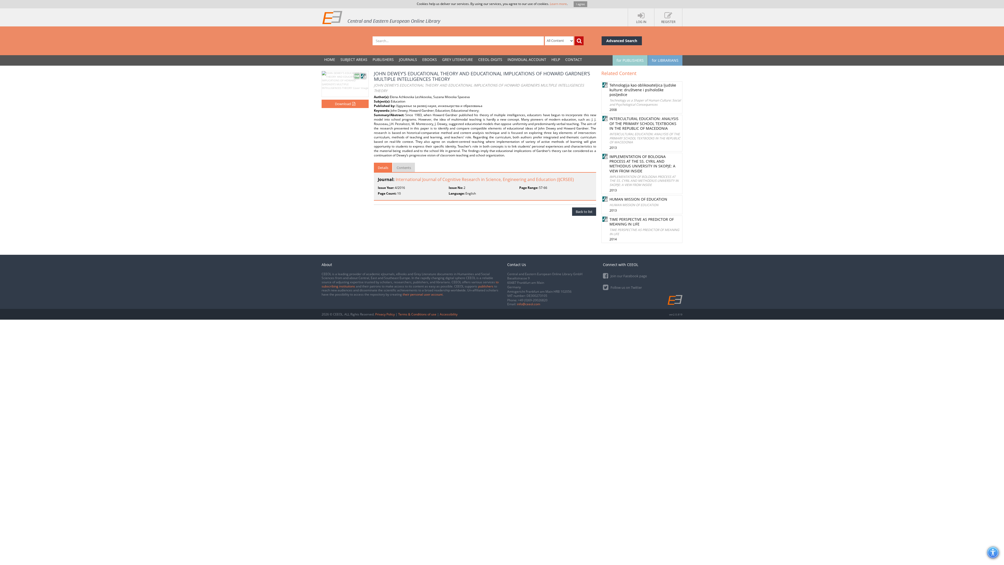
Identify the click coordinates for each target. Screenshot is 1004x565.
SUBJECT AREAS (353, 59)
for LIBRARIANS (665, 60)
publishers (485, 286)
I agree (580, 4)
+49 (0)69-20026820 (532, 300)
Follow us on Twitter (626, 287)
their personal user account (423, 294)
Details (383, 167)
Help (555, 59)
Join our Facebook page (628, 276)
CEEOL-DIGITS (490, 59)
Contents (404, 167)
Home (329, 59)
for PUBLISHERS (630, 60)
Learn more (558, 4)
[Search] (579, 40)
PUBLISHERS (383, 59)
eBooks (429, 59)
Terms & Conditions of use (417, 314)
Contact (573, 59)
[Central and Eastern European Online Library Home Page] (382, 17)
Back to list (584, 211)
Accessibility (449, 314)
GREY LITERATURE (457, 59)
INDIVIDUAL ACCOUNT (526, 59)
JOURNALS (408, 59)
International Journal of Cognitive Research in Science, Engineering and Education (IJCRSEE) (485, 179)
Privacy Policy (385, 314)
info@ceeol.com (528, 304)
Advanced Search (621, 40)
